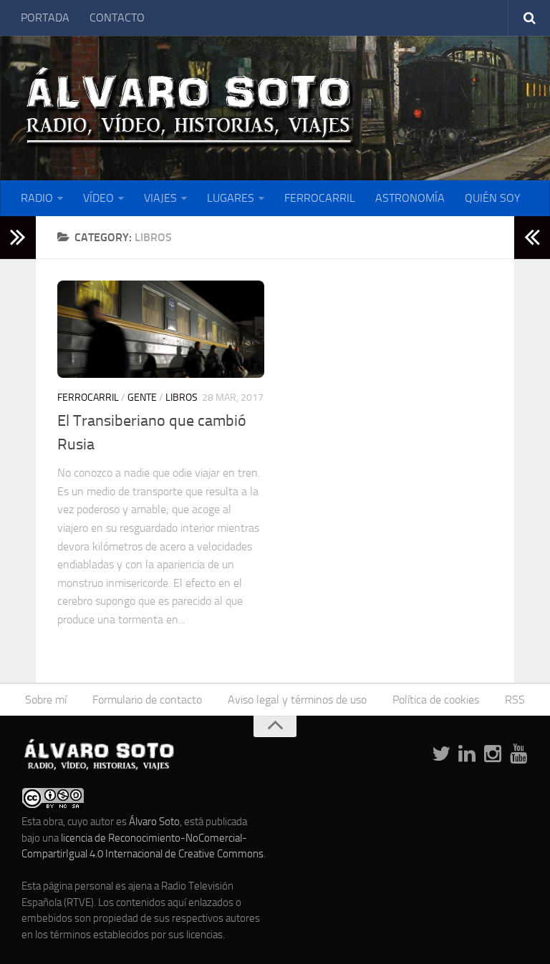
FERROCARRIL (319, 198)
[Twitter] (441, 754)
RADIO (37, 198)
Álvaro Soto (154, 821)
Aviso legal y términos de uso (297, 699)
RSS (515, 699)
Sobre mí (46, 699)
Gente (142, 397)
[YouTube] (518, 754)
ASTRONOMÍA (410, 198)
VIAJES (160, 198)
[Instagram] (493, 754)
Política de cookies (435, 699)
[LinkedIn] (467, 754)
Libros (181, 397)
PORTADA (45, 17)
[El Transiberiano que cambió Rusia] (160, 329)
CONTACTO (117, 17)
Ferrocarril (88, 397)
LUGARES (230, 198)
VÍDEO (98, 198)
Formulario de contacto (147, 699)
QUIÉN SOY (493, 198)
